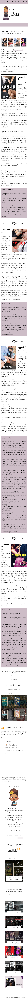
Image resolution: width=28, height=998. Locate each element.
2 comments (14, 679)
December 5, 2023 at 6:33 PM (12, 747)
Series (15, 672)
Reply (2, 737)
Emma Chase (5, 671)
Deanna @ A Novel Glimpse (14, 727)
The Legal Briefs (18, 50)
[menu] (2, 2)
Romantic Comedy (13, 671)
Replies (9, 741)
